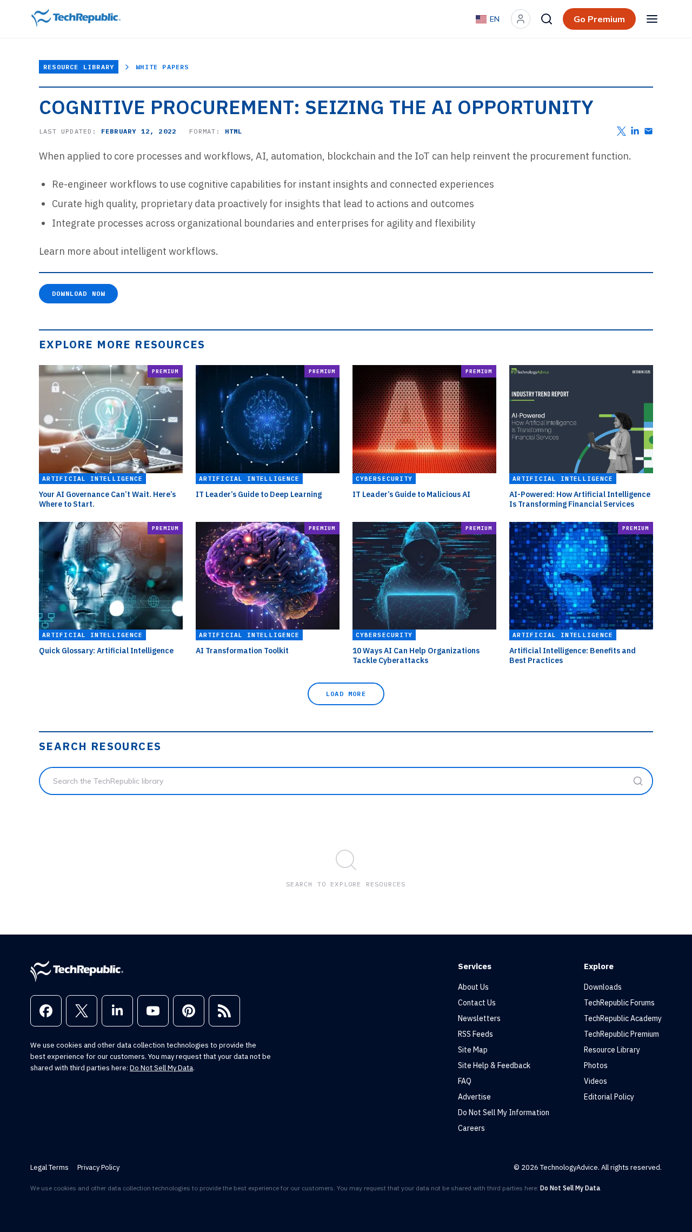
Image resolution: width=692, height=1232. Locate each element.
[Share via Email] (648, 131)
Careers (471, 1128)
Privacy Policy (98, 1167)
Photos (596, 1065)
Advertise (474, 1097)
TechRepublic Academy (623, 1018)
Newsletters (479, 1018)
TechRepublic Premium (621, 1034)
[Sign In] (520, 19)
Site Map (473, 1050)
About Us (473, 987)
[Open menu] (652, 19)
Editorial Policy (609, 1097)
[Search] (546, 19)
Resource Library (78, 67)
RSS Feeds (475, 1034)
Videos (595, 1081)
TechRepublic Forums (619, 1003)
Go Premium (599, 19)
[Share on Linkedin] (635, 131)
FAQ (464, 1081)
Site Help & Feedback (494, 1065)
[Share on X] (621, 131)
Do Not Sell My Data (161, 1067)
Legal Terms (49, 1167)
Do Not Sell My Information (503, 1112)
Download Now (78, 293)
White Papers (162, 67)
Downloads (603, 987)
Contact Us (477, 1003)
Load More (346, 694)
